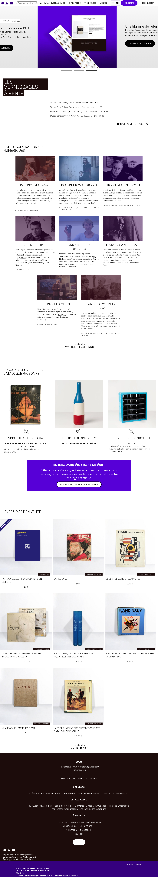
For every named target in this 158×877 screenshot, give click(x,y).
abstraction (74, 264)
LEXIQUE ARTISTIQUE (119, 806)
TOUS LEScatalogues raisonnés (79, 345)
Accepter (138, 864)
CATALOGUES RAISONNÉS (40, 806)
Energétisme (22, 257)
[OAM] (7, 3)
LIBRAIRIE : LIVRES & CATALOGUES (90, 806)
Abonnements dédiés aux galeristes (82, 793)
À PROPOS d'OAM (70, 826)
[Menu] (113, 3)
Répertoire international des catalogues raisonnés (79, 809)
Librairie (104, 3)
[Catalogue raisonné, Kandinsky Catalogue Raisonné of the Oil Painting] (130, 621)
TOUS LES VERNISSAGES (132, 124)
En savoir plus (73, 875)
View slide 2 (79, 70)
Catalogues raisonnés (54, 3)
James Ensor (61, 578)
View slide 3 (91, 70)
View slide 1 (66, 70)
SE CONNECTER (80, 778)
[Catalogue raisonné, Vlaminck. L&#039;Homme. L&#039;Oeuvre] (26, 696)
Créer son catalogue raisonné (44, 793)
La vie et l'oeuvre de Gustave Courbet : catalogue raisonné (77, 730)
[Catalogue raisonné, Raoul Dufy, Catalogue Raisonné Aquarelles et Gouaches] (78, 621)
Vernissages (90, 3)
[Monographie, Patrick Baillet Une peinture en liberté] (26, 547)
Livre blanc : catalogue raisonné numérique (79, 822)
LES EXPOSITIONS (63, 806)
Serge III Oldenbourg (26, 438)
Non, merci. (129, 864)
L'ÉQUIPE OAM (86, 826)
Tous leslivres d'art (79, 746)
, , (74, 102)
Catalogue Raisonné (29, 200)
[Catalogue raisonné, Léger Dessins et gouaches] (130, 547)
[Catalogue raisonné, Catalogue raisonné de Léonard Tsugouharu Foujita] (26, 621)
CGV (81, 834)
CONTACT (94, 778)
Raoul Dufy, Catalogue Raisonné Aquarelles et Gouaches (73, 655)
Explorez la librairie (102, 43)
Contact (79, 842)
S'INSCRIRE (64, 778)
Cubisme (62, 314)
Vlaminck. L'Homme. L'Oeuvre (18, 728)
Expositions (75, 3)
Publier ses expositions (116, 793)
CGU (76, 834)
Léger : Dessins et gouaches (123, 578)
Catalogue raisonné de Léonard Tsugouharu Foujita (21, 655)
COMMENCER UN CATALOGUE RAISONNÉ (79, 484)
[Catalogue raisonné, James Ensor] (78, 547)
